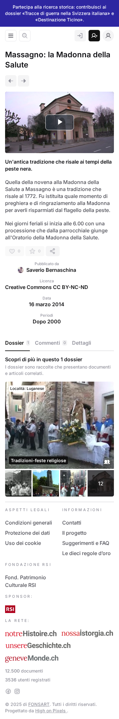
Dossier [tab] (17, 343)
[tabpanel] (59, 426)
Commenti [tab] (50, 343)
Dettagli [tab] (81, 343)
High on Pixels (51, 710)
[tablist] (59, 343)
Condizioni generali (28, 522)
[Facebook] (8, 691)
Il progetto (74, 533)
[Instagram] (17, 691)
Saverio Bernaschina (51, 270)
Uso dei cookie (23, 543)
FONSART (39, 704)
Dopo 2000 (47, 321)
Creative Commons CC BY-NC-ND (46, 287)
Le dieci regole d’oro (86, 553)
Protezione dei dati (27, 533)
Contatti (71, 522)
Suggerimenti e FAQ (85, 543)
